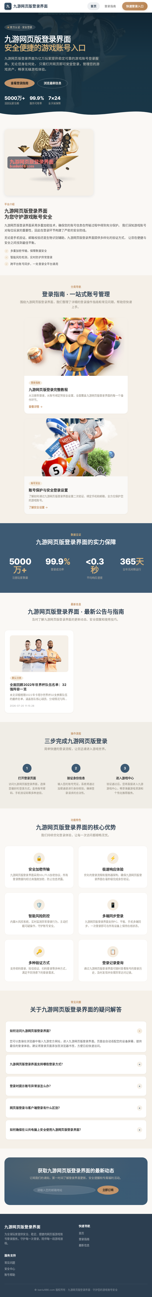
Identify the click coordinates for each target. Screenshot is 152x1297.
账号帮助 (9, 1274)
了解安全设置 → (38, 507)
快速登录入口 (134, 6)
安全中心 (9, 1268)
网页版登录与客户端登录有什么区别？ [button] (75, 1108)
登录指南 (110, 6)
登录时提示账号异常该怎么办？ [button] (75, 1086)
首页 (93, 6)
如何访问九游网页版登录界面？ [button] (75, 1031)
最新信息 (84, 1245)
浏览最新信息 (52, 83)
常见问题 (9, 1262)
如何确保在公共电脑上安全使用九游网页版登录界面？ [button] (75, 1129)
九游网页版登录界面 (27, 6)
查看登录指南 (19, 83)
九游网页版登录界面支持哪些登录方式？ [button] (75, 1064)
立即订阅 (108, 1190)
